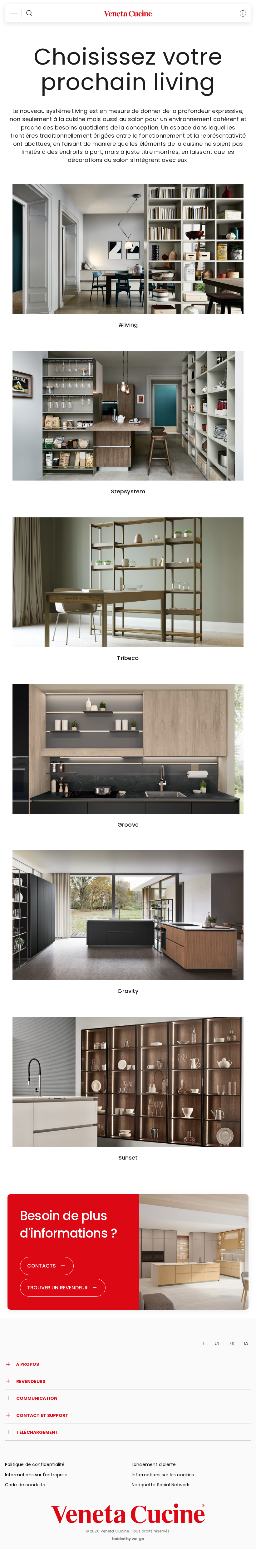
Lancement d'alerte (154, 1464)
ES (246, 1343)
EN (217, 1343)
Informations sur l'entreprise (36, 1475)
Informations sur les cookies (163, 1475)
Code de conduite (25, 1485)
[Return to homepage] (128, 1513)
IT (203, 1343)
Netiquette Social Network (160, 1485)
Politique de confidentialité (35, 1464)
